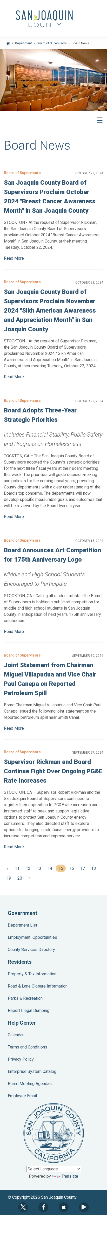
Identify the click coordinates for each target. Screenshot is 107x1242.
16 (71, 868)
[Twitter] (23, 1207)
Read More (14, 258)
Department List (22, 925)
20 (19, 878)
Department (23, 43)
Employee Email (22, 1095)
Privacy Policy (21, 1059)
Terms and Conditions (27, 1047)
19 (8, 878)
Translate (70, 1176)
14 (50, 868)
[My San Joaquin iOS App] (64, 1207)
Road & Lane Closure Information (38, 986)
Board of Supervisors (52, 43)
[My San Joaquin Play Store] (84, 1207)
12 (28, 868)
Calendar (16, 1034)
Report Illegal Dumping (28, 1010)
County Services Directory (31, 949)
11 (17, 868)
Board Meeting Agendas (30, 1083)
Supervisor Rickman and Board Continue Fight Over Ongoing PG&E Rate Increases (53, 771)
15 (62, 868)
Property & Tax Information (32, 973)
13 (39, 868)
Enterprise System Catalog (32, 1071)
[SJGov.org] (53, 18)
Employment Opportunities (32, 937)
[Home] (8, 43)
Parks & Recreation (25, 998)
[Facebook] (43, 1207)
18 (93, 868)
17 (82, 868)
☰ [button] (99, 120)
